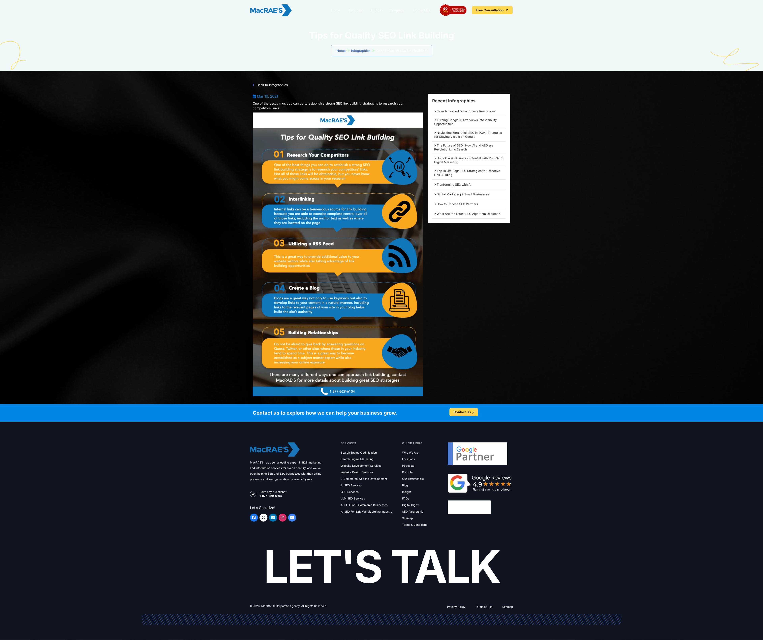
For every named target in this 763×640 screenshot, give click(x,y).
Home (335, 10)
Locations (408, 459)
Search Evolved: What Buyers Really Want (466, 111)
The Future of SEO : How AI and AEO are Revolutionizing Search (463, 147)
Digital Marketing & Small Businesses (462, 194)
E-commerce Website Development (364, 478)
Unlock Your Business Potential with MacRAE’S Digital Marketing (468, 160)
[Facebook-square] (254, 518)
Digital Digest (410, 505)
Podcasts (408, 465)
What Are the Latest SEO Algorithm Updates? (468, 214)
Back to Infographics (272, 85)
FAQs (405, 498)
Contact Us (421, 10)
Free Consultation (490, 10)
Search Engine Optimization (359, 452)
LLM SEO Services (353, 498)
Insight (406, 492)
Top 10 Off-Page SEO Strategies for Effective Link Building (467, 173)
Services (355, 10)
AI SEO (376, 10)
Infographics (360, 51)
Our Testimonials (413, 478)
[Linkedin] (273, 518)
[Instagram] (283, 518)
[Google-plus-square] (292, 518)
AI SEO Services (351, 485)
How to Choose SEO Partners (457, 204)
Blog (405, 485)
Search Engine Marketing (357, 459)
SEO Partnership (412, 511)
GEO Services (349, 492)
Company (397, 10)
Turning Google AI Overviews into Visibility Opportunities (465, 122)
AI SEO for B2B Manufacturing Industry (366, 511)
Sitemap (407, 518)
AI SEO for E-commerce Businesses (364, 505)
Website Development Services (361, 465)
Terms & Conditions (414, 524)
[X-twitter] (263, 518)
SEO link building (348, 103)
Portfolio (407, 472)
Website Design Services (357, 472)
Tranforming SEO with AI (453, 184)
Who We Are (410, 452)
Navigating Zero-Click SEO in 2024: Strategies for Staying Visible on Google (468, 135)
